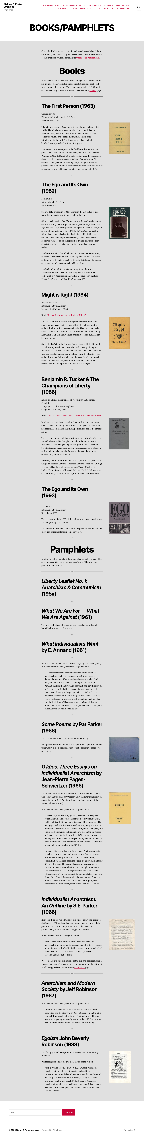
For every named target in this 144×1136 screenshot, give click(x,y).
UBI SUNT (98, 9)
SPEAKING (62, 9)
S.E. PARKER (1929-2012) (53, 5)
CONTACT (108, 9)
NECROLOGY (85, 9)
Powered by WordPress (52, 1130)
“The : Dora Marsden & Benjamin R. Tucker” (74, 415)
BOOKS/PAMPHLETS (92, 5)
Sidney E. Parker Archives (13, 5)
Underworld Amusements (87, 57)
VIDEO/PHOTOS (122, 5)
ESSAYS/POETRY (73, 5)
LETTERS (73, 9)
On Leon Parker (122, 9)
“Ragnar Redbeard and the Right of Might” (66, 315)
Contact (92, 90)
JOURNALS (108, 5)
